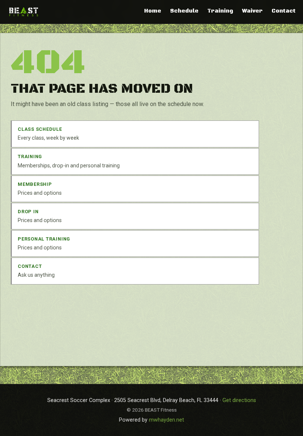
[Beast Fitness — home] (23, 11)
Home (152, 11)
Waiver (252, 11)
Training (220, 11)
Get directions (239, 400)
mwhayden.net (166, 420)
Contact (284, 11)
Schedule (184, 11)
